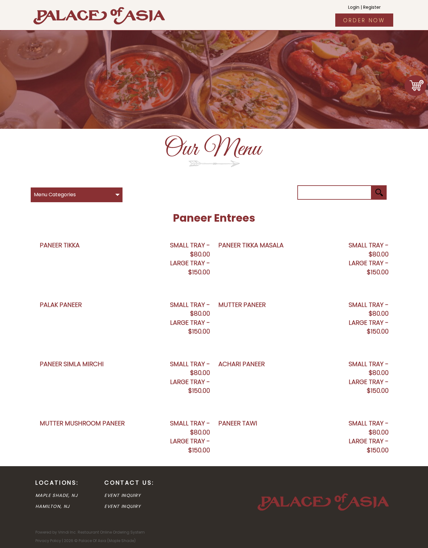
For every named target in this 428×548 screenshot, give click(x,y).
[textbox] (334, 192)
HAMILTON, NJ (52, 506)
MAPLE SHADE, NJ (56, 495)
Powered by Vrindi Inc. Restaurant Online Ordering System (90, 532)
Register (372, 7)
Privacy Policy (48, 540)
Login (353, 7)
